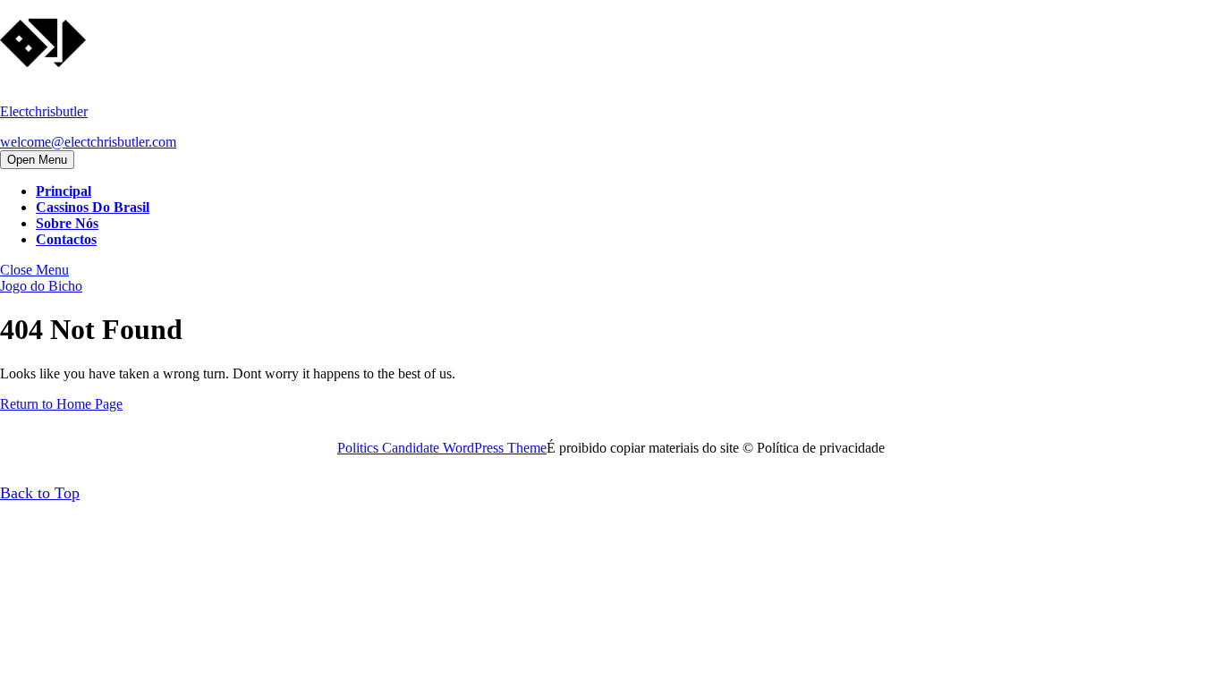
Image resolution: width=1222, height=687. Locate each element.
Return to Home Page (61, 403)
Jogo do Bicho (41, 285)
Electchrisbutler (44, 111)
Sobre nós (67, 223)
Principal (63, 191)
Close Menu (34, 269)
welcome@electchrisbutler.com (88, 141)
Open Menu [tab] (40, 160)
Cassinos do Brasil (92, 207)
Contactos (66, 239)
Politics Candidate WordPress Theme (442, 447)
